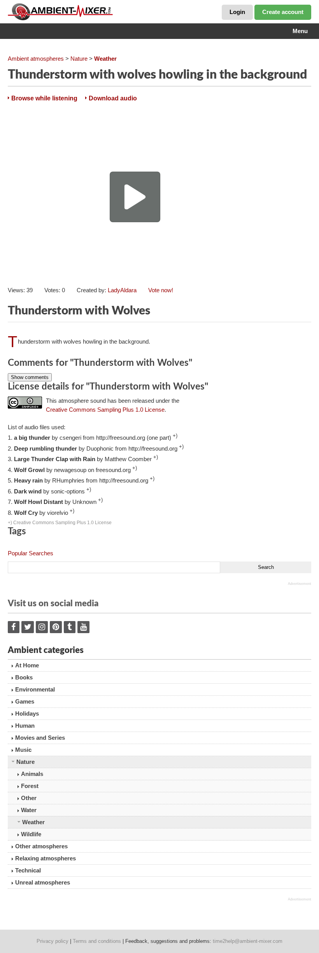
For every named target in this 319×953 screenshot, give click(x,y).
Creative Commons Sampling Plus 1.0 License (105, 409)
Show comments (30, 377)
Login (237, 12)
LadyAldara (122, 290)
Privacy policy (52, 941)
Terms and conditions (97, 941)
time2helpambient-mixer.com (247, 941)
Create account (282, 12)
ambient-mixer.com (66, 11)
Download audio (113, 98)
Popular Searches (30, 553)
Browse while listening (44, 98)
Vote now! (160, 290)
